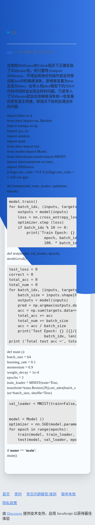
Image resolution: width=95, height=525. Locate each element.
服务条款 (68, 494)
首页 (6, 494)
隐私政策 (9, 503)
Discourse (14, 513)
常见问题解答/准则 (41, 494)
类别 (18, 494)
